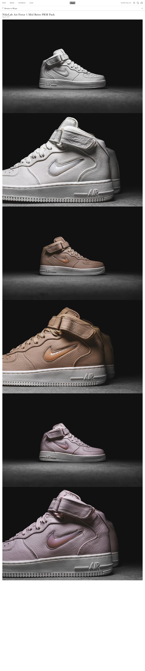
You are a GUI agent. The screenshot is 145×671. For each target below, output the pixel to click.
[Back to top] (142, 8)
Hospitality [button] (126, 3)
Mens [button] (12, 3)
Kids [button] (31, 3)
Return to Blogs (11, 8)
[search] (138, 3)
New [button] (4, 3)
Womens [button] (22, 3)
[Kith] (72, 3)
